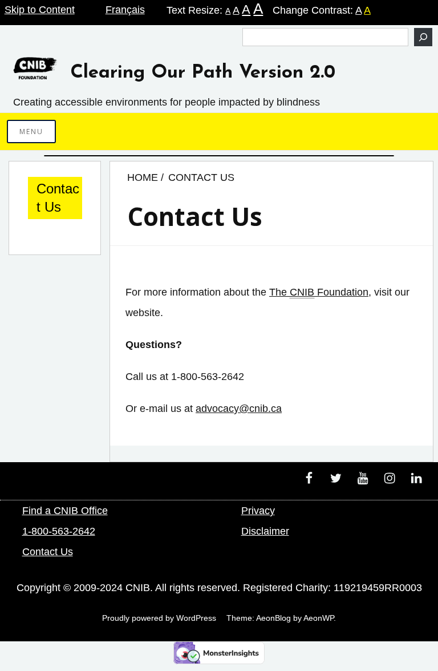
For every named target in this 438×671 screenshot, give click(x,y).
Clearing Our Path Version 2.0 (202, 72)
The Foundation (318, 292)
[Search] (423, 37)
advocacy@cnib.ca (239, 408)
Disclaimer (265, 531)
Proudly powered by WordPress (159, 618)
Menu (31, 131)
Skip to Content (40, 9)
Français (125, 9)
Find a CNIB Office (65, 510)
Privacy (258, 510)
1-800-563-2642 (58, 531)
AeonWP (318, 618)
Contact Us (57, 198)
